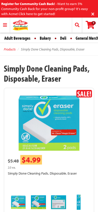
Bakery (45, 38)
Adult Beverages (17, 38)
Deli (63, 38)
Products (10, 49)
